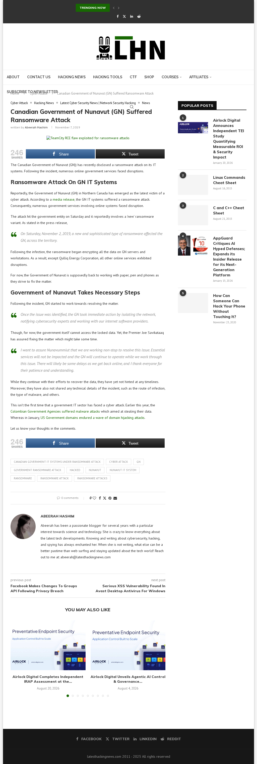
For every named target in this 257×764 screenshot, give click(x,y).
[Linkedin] (131, 16)
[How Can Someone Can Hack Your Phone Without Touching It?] (193, 303)
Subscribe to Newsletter (32, 92)
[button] (114, 8)
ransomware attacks (92, 478)
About (13, 77)
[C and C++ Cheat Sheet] (193, 215)
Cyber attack (118, 462)
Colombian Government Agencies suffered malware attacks (55, 411)
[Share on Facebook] (100, 498)
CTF (133, 77)
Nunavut (95, 470)
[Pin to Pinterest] (109, 498)
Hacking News (72, 77)
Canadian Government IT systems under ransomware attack (57, 462)
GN (139, 462)
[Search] (131, 107)
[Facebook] (117, 16)
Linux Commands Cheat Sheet (229, 180)
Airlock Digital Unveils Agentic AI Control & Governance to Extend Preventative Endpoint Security (152, 8)
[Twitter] (124, 16)
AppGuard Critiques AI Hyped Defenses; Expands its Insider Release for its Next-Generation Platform (229, 256)
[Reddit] (139, 16)
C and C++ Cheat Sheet (228, 210)
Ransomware (23, 478)
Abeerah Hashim (36, 127)
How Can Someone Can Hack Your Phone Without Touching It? (229, 306)
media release (64, 199)
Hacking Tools (107, 77)
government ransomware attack (37, 470)
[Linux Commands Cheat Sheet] (193, 185)
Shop (149, 77)
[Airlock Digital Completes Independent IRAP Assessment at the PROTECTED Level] (48, 645)
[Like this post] (94, 498)
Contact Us (38, 77)
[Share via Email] (115, 498)
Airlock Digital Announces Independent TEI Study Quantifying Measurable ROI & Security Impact (228, 139)
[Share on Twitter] (104, 498)
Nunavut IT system (123, 470)
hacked (75, 470)
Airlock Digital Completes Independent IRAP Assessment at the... (48, 679)
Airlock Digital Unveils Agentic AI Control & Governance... (128, 679)
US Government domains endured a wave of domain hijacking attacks (93, 417)
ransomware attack (54, 478)
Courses (170, 77)
